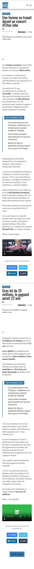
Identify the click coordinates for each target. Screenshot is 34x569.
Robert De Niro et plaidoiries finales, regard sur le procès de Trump (19, 146)
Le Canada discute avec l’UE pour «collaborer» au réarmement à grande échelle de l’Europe (19, 126)
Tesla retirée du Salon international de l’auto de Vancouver (19, 137)
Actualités (6, 14)
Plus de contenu (17, 554)
